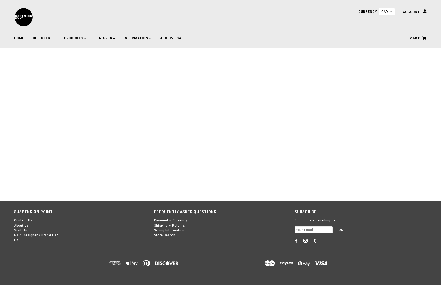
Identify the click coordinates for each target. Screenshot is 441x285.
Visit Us (20, 230)
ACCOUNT (411, 12)
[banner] (23, 17)
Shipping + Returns (169, 225)
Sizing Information (169, 230)
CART (415, 38)
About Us (21, 225)
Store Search (164, 235)
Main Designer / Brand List (36, 235)
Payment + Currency (170, 220)
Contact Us (23, 220)
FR (16, 240)
